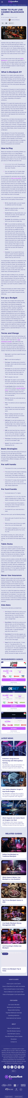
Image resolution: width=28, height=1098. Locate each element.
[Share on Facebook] (6, 23)
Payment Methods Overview (14, 1013)
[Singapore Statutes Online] (16, 1085)
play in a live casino (16, 178)
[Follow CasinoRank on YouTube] (15, 1067)
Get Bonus (14, 679)
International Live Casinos (13, 1018)
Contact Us (14, 1042)
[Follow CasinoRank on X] (11, 1067)
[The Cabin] (16, 1089)
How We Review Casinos (14, 1031)
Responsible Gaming (14, 1010)
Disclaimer (14, 1039)
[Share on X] (2, 23)
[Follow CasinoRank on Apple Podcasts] (22, 1067)
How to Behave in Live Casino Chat (13, 992)
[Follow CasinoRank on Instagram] (8, 1067)
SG (13, 1071)
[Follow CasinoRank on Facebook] (4, 1067)
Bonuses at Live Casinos (13, 1007)
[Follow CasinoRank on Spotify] (19, 1067)
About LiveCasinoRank (13, 1028)
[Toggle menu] (2, 1)
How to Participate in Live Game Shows (14, 994)
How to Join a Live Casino (14, 983)
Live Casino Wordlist (13, 1004)
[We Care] (9, 1089)
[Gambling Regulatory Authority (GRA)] (7, 1085)
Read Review (14, 682)
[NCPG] (23, 1085)
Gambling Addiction (13, 1015)
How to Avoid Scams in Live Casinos (14, 989)
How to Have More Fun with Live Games (13, 986)
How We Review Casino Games (13, 1036)
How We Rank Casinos (13, 1034)
